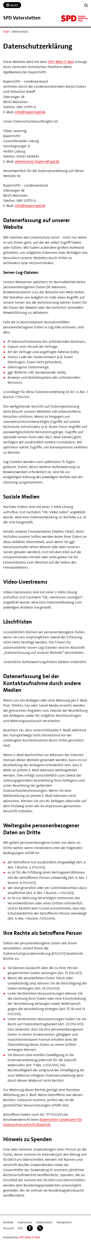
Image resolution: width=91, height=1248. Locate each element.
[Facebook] (30, 1228)
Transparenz (64, 1222)
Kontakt (8, 1222)
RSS (20, 1228)
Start (6, 31)
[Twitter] (40, 1228)
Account (8, 1228)
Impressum (25, 1222)
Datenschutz (44, 1222)
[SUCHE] (86, 5)
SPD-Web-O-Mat (61, 61)
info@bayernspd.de (30, 112)
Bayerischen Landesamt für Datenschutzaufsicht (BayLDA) (42, 1122)
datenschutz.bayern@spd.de (37, 161)
